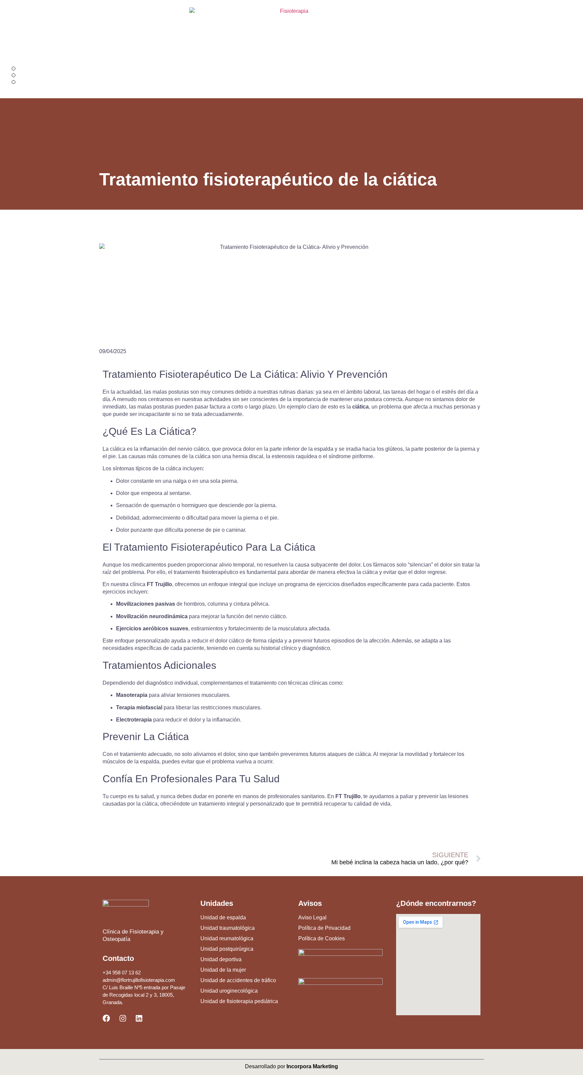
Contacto (118, 958)
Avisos (310, 903)
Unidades (216, 903)
